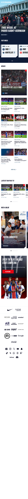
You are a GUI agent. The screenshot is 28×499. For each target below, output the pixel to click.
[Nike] (10, 310)
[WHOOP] (21, 323)
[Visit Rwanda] (14, 323)
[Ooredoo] (21, 317)
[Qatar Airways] (18, 310)
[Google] (21, 336)
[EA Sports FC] (7, 336)
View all (13, 169)
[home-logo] (6, 2)
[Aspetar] (21, 330)
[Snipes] (14, 330)
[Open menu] (26, 2)
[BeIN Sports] (14, 336)
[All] (7, 323)
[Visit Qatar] (14, 317)
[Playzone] (8, 271)
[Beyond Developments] (7, 317)
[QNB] (7, 330)
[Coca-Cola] (14, 342)
